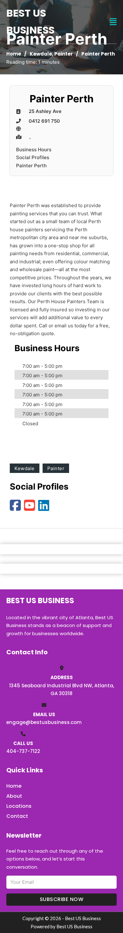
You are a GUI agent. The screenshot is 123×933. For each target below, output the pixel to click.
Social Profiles (32, 157)
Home (13, 54)
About (14, 796)
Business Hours (33, 150)
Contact (17, 816)
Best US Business (30, 21)
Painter (63, 54)
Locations (19, 806)
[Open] (113, 22)
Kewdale (41, 54)
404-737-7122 (23, 751)
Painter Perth (31, 166)
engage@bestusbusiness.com (44, 722)
